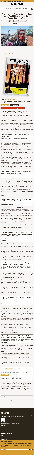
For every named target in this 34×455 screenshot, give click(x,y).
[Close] (33, 441)
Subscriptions (2, 429)
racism (5, 131)
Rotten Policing (25, 11)
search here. (17, 423)
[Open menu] (1, 8)
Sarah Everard (5, 181)
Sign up (30, 449)
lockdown (4, 120)
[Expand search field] (32, 9)
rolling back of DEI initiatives (24, 348)
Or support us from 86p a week (5, 451)
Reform (14, 356)
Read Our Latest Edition (14, 105)
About (1, 427)
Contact (2, 428)
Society (12, 400)
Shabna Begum (15, 23)
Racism (2, 400)
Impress (24, 416)
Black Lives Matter (17, 126)
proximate (16, 123)
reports (23, 162)
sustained (7, 293)
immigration (22, 221)
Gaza (24, 292)
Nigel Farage (14, 382)
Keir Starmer (4, 382)
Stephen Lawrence (17, 160)
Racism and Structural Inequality (7, 400)
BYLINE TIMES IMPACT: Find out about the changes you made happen (13, 108)
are (26, 319)
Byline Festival (2, 436)
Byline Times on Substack (4, 439)
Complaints (2, 431)
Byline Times (2, 435)
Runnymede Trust (22, 186)
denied (4, 287)
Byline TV (2, 438)
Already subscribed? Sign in (5, 453)
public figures (22, 281)
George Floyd (19, 115)
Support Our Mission (5, 105)
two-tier (24, 345)
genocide (5, 314)
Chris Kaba (8, 146)
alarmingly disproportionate (15, 227)
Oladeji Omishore (16, 146)
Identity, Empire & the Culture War (18, 11)
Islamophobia (3, 316)
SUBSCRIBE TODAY (5, 374)
